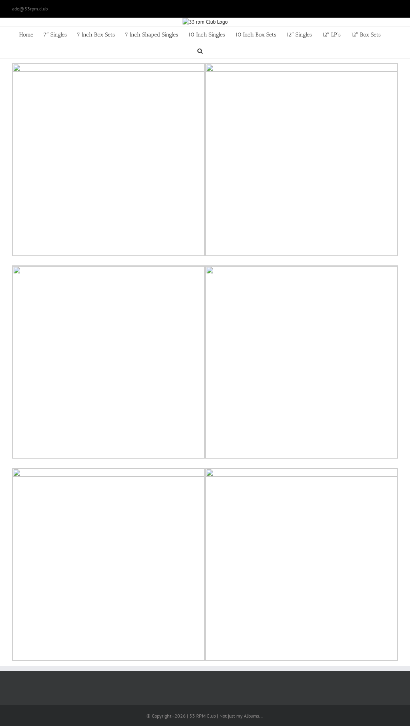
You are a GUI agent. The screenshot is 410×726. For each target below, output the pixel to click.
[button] (200, 50)
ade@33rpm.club (30, 9)
